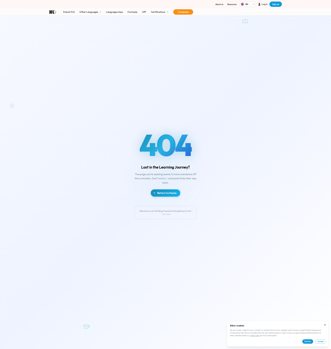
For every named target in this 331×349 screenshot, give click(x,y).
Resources (232, 4)
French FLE (69, 11)
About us (219, 4)
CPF (144, 11)
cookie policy (255, 335)
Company (183, 11)
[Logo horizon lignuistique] (52, 12)
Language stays (114, 11)
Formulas (132, 11)
